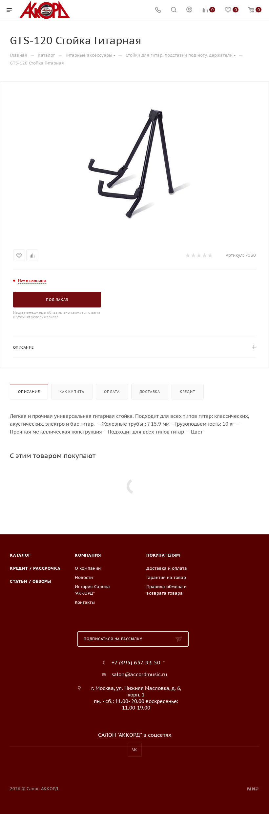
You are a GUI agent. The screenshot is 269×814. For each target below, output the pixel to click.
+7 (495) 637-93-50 (136, 662)
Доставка (149, 391)
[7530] (134, 164)
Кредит (188, 391)
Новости (84, 577)
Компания (88, 555)
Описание (29, 391)
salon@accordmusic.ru (139, 674)
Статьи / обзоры (30, 581)
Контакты (85, 602)
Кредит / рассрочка (35, 568)
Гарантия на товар (166, 577)
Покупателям (163, 555)
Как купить (71, 391)
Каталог (20, 555)
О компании (88, 568)
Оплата (112, 391)
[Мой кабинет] (189, 10)
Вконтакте (135, 750)
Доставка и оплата (166, 568)
